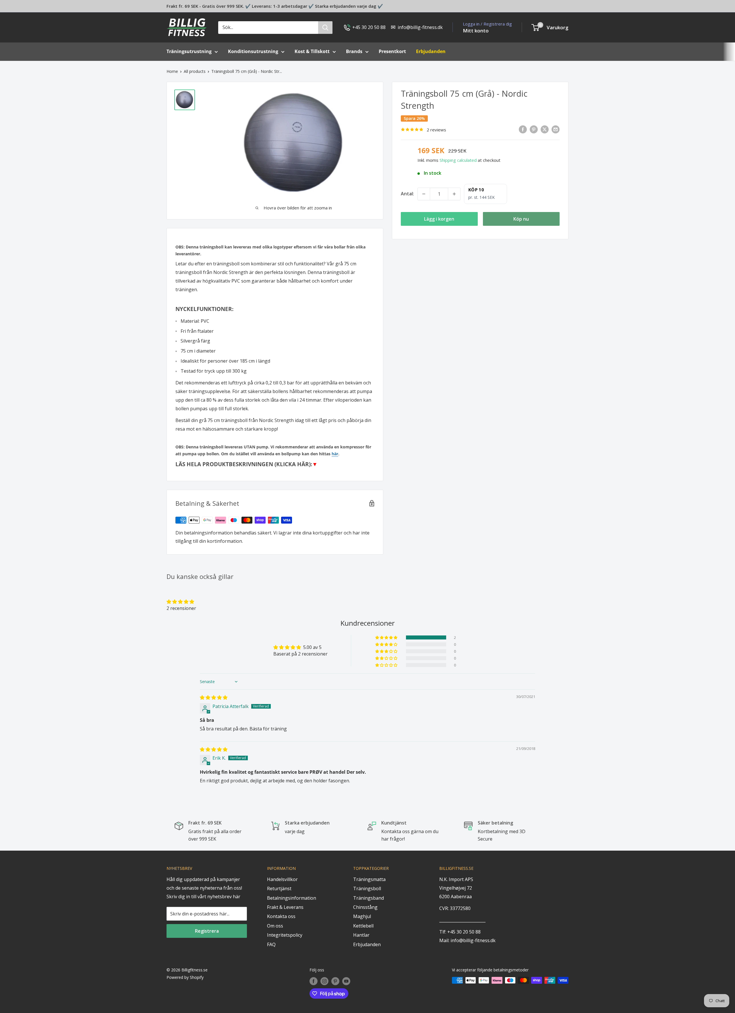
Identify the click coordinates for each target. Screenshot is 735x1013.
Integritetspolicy (284, 935)
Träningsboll (367, 888)
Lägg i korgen (439, 219)
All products (195, 71)
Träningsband (368, 898)
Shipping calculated (458, 160)
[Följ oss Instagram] (324, 981)
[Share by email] (556, 129)
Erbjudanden (367, 944)
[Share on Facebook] (523, 129)
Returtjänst (279, 888)
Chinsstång (365, 907)
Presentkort (392, 51)
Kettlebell (363, 926)
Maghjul (362, 916)
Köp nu (521, 219)
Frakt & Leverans (285, 907)
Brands (354, 51)
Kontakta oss (281, 916)
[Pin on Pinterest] (534, 129)
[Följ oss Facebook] (314, 981)
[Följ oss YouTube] (346, 981)
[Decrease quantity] (424, 194)
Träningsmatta (369, 879)
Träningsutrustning (189, 51)
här (335, 453)
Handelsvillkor (282, 879)
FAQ (271, 944)
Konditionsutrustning (253, 51)
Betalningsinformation (291, 898)
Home (172, 71)
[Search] (325, 27)
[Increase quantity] (454, 194)
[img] (213, 697)
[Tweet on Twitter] (545, 129)
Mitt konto (476, 30)
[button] (180, 601)
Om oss (275, 926)
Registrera (207, 931)
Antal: (407, 193)
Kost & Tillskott (312, 51)
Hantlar (361, 935)
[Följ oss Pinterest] (335, 981)
